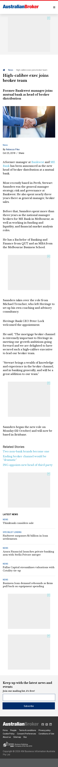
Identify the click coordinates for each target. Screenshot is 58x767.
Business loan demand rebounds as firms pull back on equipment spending (28, 585)
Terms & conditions (27, 730)
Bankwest (37, 162)
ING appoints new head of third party (28, 465)
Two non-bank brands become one (26, 451)
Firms (5, 730)
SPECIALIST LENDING (12, 532)
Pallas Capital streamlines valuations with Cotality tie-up (28, 569)
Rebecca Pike (13, 149)
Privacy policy (45, 730)
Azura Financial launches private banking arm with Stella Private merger (28, 553)
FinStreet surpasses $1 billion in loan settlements (25, 537)
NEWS (5, 519)
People (13, 730)
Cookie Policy (8, 734)
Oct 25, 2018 (9, 153)
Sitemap (17, 737)
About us (7, 737)
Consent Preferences (26, 734)
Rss (25, 737)
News (10, 70)
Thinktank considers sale (18, 523)
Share (21, 153)
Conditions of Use (46, 734)
